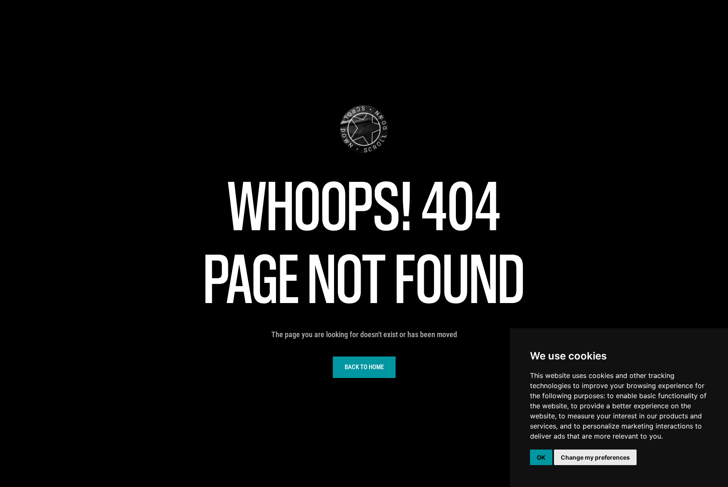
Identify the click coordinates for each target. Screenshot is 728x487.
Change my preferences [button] (595, 457)
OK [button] (541, 457)
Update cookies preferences (40, 4)
